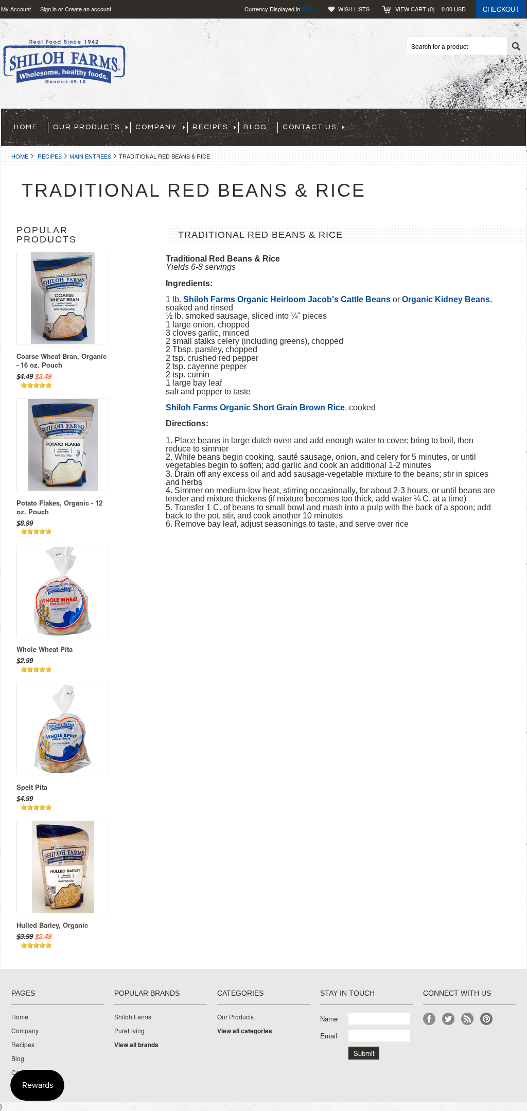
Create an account (88, 9)
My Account (16, 9)
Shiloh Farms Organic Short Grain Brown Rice (255, 407)
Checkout (501, 9)
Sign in (48, 9)
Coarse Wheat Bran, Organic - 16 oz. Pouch (61, 360)
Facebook (429, 1019)
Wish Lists (354, 9)
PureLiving (129, 1031)
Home (19, 156)
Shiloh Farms (132, 1017)
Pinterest (486, 1019)
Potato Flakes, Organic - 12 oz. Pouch (59, 507)
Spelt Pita (31, 787)
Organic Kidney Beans (446, 299)
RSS (467, 1019)
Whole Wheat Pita (44, 649)
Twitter (448, 1019)
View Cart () (430, 9)
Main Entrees (90, 156)
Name (329, 1018)
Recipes (50, 156)
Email (328, 1035)
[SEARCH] (516, 46)
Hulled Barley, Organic (52, 925)
